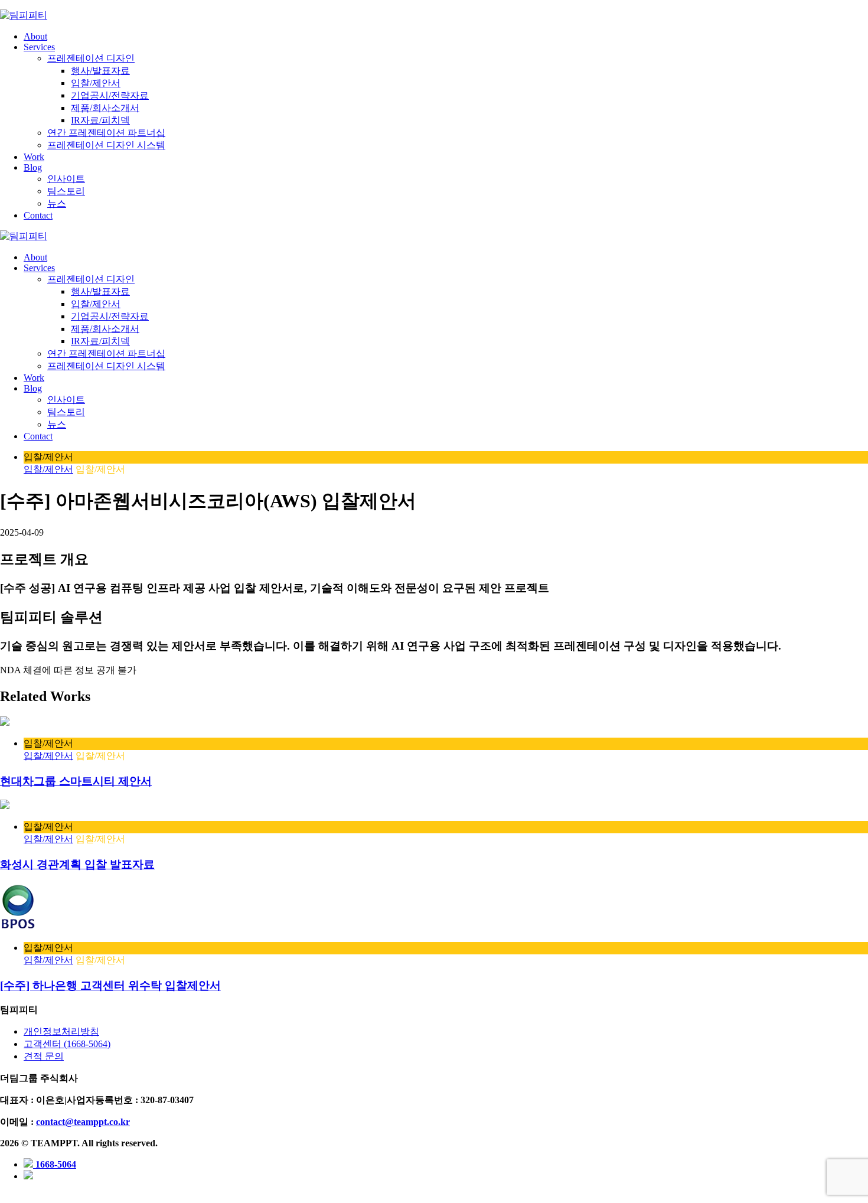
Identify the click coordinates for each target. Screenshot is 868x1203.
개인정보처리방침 (61, 1031)
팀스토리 (66, 191)
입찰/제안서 (95, 83)
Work (34, 157)
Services (39, 47)
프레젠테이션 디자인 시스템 (106, 145)
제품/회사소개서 (105, 108)
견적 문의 (44, 1056)
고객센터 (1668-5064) (67, 1044)
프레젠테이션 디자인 (91, 58)
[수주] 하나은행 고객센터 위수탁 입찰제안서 (110, 985)
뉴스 (56, 203)
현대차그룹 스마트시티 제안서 (76, 781)
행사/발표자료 (100, 71)
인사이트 (66, 179)
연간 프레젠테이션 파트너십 (106, 133)
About (35, 36)
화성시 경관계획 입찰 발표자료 (77, 864)
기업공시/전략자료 (110, 95)
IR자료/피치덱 (100, 120)
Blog (33, 167)
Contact (38, 215)
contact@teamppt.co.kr (83, 1122)
